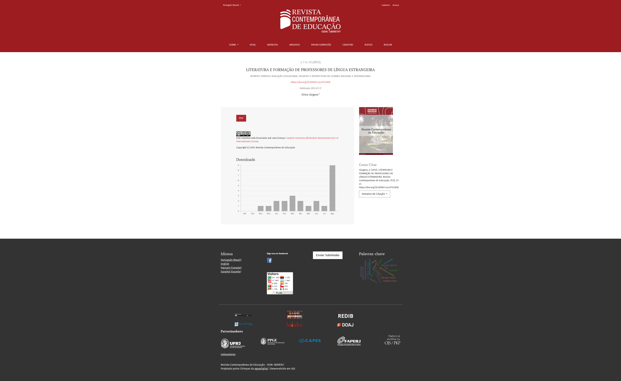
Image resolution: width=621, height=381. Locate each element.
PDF (241, 118)
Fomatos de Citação (374, 193)
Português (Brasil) (233, 5)
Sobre (233, 44)
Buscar (388, 44)
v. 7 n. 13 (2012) (310, 62)
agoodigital (261, 368)
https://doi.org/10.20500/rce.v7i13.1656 (310, 82)
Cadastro (348, 44)
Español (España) (231, 271)
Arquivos (294, 44)
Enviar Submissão (321, 44)
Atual (253, 44)
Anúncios (272, 44)
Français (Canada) (231, 267)
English (225, 263)
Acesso (368, 44)
